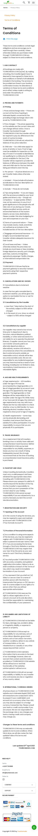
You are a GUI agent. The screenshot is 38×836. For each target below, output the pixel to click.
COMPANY (8, 785)
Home (5, 8)
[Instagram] (3, 779)
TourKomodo (22, 831)
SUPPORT (8, 791)
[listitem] (19, 15)
